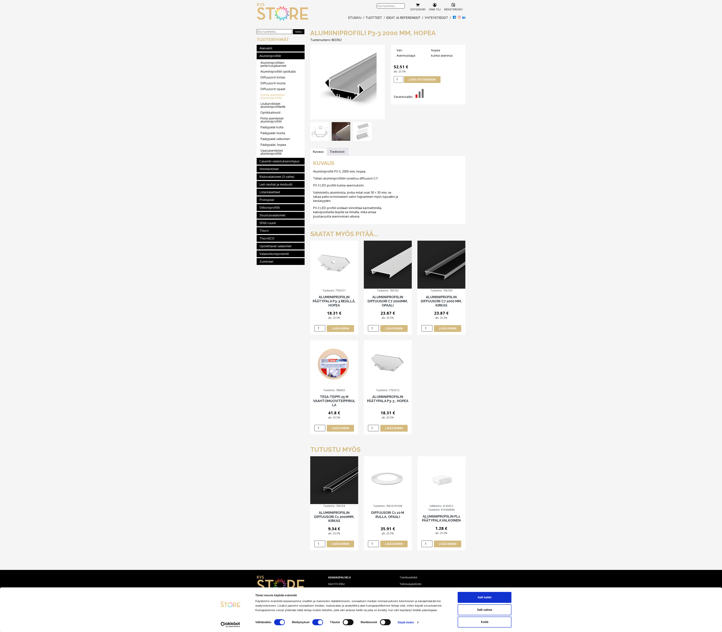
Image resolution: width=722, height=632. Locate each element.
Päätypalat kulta (271, 127)
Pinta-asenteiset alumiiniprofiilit (272, 119)
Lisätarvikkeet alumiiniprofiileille (272, 105)
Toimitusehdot (408, 577)
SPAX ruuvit (267, 223)
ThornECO (266, 238)
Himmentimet (269, 169)
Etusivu (354, 18)
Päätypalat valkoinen (275, 139)
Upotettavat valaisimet (275, 246)
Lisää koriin (340, 328)
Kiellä (484, 622)
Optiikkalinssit (270, 112)
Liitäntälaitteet (269, 192)
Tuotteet (374, 18)
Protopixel (266, 200)
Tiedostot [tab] (337, 152)
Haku (298, 31)
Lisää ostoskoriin (422, 79)
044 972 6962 (336, 584)
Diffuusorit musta (272, 83)
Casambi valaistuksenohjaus (279, 161)
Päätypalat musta (272, 133)
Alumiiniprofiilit (270, 56)
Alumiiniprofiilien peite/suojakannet (273, 64)
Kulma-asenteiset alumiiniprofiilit (272, 96)
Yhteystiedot (436, 18)
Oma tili (435, 9)
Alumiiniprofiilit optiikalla (278, 71)
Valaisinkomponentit (274, 254)
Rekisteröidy (453, 9)
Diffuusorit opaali (272, 89)
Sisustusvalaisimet (272, 215)
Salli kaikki (484, 597)
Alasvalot (265, 48)
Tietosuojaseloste (411, 584)
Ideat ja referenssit (403, 18)
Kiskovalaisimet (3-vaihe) (276, 177)
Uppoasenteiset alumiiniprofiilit (271, 152)
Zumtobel (266, 261)
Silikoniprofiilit (269, 207)
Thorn (263, 231)
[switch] (317, 622)
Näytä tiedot (406, 622)
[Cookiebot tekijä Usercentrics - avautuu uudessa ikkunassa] (230, 624)
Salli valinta (484, 609)
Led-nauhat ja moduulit (275, 184)
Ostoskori (417, 9)
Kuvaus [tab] (318, 152)
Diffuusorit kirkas (272, 77)
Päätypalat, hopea (273, 145)
